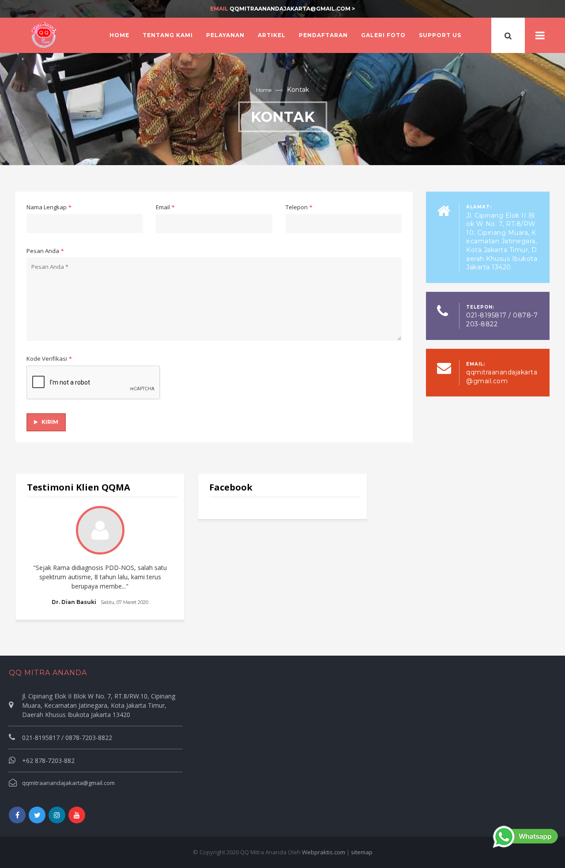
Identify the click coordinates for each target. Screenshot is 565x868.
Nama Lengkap (48, 207)
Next (161, 556)
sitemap (362, 852)
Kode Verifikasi (49, 358)
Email (165, 207)
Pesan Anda (45, 251)
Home (263, 90)
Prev (38, 556)
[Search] (508, 35)
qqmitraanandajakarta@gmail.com (68, 783)
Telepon (299, 207)
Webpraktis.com (323, 852)
